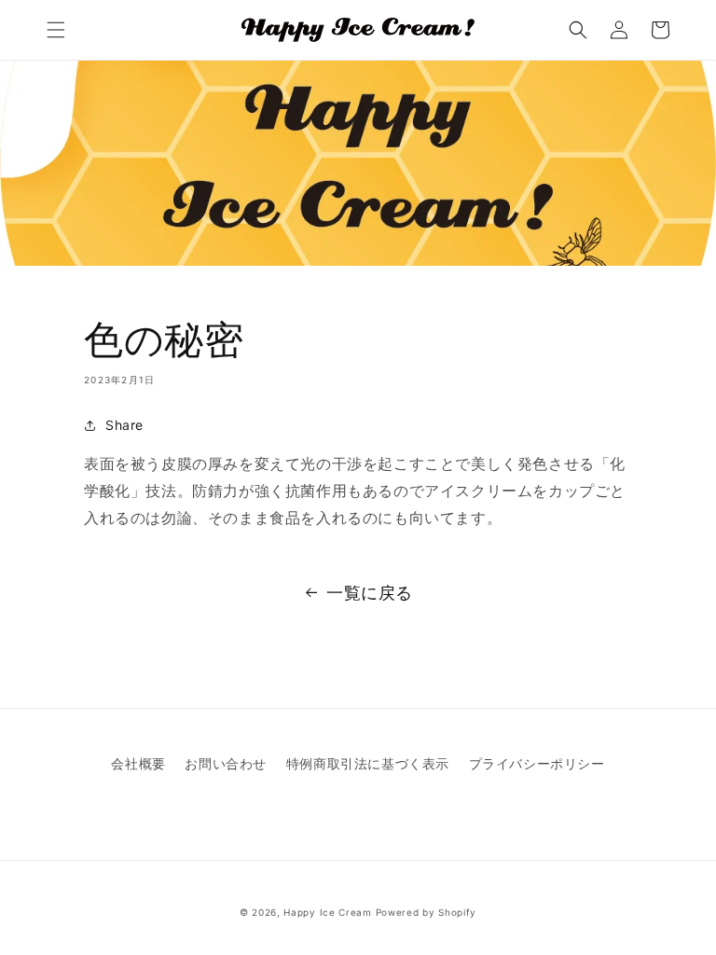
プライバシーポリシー (537, 763)
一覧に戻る (369, 592)
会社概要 (138, 763)
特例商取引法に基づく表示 (367, 763)
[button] (55, 29)
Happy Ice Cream (327, 912)
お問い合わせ (226, 763)
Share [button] (124, 425)
